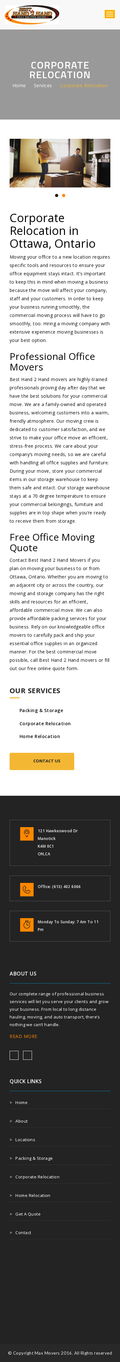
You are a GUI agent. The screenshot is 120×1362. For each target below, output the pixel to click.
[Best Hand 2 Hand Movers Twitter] (27, 1055)
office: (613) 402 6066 (59, 886)
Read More (23, 1036)
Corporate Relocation (45, 723)
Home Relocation (40, 736)
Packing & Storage (41, 710)
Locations (25, 1139)
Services (43, 85)
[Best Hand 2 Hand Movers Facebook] (14, 1055)
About (21, 1121)
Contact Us (46, 761)
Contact (23, 1232)
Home (19, 85)
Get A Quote (28, 1214)
